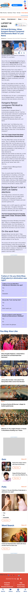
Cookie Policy (21, 584)
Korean (19, 12)
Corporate (7, 582)
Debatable (6, 517)
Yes (4, 513)
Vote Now (6, 520)
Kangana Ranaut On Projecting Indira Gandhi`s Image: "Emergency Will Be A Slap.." (14, 215)
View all (23, 459)
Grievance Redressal (7, 586)
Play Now (16, 467)
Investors (7, 584)
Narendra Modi (14, 62)
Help (21, 582)
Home (3, 19)
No (4, 515)
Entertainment (11, 19)
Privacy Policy (21, 586)
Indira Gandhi (22, 246)
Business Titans (12, 12)
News (19, 19)
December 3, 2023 (7, 168)
